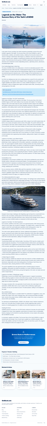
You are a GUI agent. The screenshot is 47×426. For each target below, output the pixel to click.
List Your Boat (34, 413)
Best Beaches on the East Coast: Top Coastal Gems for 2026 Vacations (16, 358)
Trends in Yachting (8, 8)
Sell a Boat (34, 411)
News (9, 4)
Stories (30, 4)
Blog (3, 409)
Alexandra (4, 20)
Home (3, 8)
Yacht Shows (19, 415)
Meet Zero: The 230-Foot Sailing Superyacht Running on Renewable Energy (18, 94)
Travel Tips (13, 4)
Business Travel (36, 4)
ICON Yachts (19, 417)
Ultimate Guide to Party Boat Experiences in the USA (13, 361)
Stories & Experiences (21, 411)
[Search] (38, 5)
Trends (26, 4)
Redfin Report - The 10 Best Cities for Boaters (11, 356)
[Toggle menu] (44, 2)
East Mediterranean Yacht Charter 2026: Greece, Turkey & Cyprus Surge (17, 91)
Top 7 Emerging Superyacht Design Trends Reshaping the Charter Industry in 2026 (18, 354)
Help (44, 422)
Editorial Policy (4, 417)
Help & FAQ (34, 415)
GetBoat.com (6, 2)
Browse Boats (23, 342)
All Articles (4, 4)
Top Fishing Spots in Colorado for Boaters (11, 360)
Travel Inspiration (20, 4)
